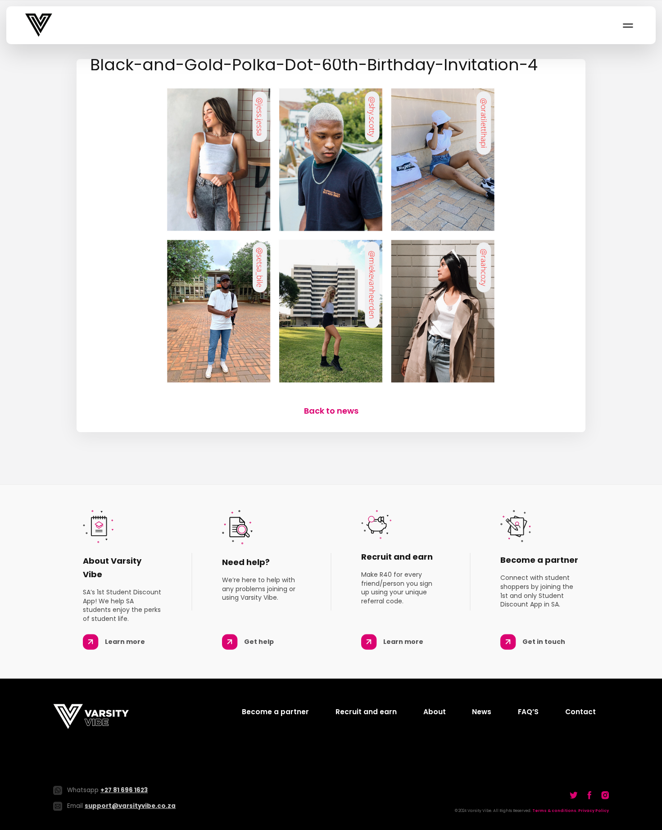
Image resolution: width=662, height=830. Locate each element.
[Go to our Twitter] (574, 795)
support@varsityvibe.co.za (130, 806)
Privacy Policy (593, 810)
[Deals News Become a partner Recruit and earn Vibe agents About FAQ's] (627, 25)
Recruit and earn (366, 711)
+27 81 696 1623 (124, 790)
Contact (580, 711)
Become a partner (275, 711)
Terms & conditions (554, 810)
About (434, 711)
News (481, 711)
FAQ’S (528, 711)
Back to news (331, 410)
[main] (331, 238)
